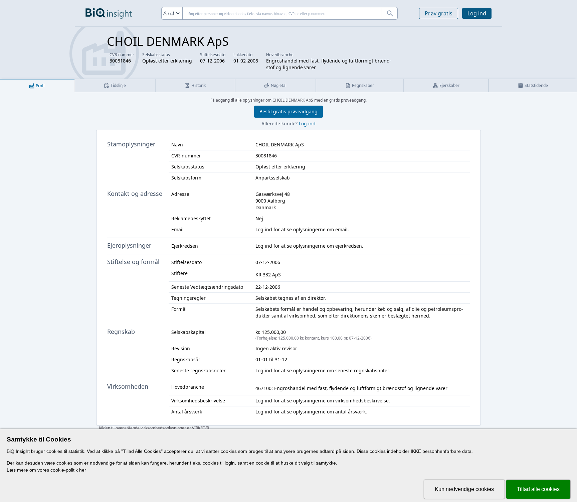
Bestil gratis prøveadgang (288, 111)
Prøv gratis (438, 13)
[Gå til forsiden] (108, 13)
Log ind (476, 13)
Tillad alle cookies (538, 489)
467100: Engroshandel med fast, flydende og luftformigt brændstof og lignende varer (351, 388)
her (82, 470)
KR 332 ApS (268, 274)
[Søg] (390, 13)
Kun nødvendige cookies (464, 489)
